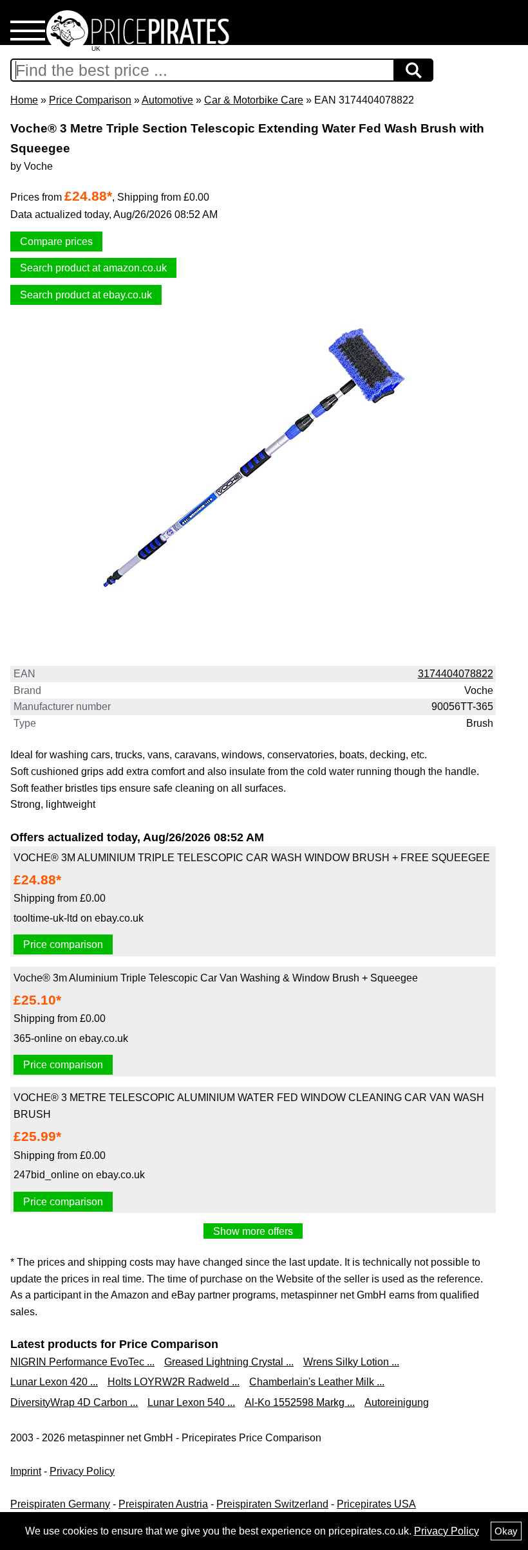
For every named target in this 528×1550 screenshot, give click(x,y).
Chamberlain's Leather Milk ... (316, 1381)
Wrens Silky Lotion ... (351, 1361)
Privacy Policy (82, 1471)
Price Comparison (90, 100)
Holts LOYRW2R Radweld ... (174, 1381)
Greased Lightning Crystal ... (229, 1361)
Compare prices (56, 241)
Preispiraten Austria (163, 1504)
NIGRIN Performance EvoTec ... (82, 1361)
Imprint (25, 1471)
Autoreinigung (396, 1402)
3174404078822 (455, 673)
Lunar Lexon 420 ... (54, 1381)
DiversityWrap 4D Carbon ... (74, 1402)
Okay (506, 1531)
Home (24, 100)
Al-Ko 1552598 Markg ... (300, 1402)
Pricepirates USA (376, 1504)
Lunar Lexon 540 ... (191, 1402)
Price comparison (63, 944)
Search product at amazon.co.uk (93, 267)
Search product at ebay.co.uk (86, 294)
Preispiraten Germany (60, 1504)
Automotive (167, 100)
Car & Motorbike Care (253, 100)
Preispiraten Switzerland (272, 1504)
